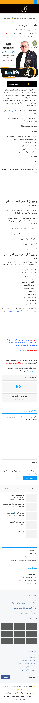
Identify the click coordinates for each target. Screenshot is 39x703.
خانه (34, 18)
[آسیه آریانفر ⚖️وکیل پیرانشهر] (19, 641)
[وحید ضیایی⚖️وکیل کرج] (32, 641)
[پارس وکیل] (24, 9)
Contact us (32, 550)
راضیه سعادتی (32, 574)
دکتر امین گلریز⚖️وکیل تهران (15, 513)
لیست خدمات (15, 696)
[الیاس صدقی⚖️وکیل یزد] (19, 634)
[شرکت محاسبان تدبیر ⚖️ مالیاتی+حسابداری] (31, 498)
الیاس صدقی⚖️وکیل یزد (29, 577)
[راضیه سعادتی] (7, 626)
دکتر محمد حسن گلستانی (17, 522)
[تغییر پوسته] (33, 9)
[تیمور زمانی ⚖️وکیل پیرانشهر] (7, 641)
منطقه (22, 696)
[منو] (3, 9)
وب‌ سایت (34, 462)
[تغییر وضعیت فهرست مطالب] (33, 84)
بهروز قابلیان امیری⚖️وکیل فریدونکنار (13, 504)
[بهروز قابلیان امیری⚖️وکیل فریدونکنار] (31, 507)
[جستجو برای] (37, 9)
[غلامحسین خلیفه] (19, 626)
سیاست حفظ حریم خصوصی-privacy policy (23, 560)
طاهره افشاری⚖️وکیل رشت (27, 580)
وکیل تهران (29, 371)
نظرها (6, 488)
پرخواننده (31, 488)
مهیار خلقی (21, 531)
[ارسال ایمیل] (25, 33)
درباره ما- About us (30, 557)
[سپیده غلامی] (32, 626)
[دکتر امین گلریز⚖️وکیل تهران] (31, 516)
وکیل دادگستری (30, 33)
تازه (18, 488)
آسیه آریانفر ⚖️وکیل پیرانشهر (27, 583)
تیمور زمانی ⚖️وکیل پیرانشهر (27, 670)
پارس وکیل (33, 554)
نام (36, 445)
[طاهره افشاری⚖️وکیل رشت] (7, 634)
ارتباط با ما (7, 696)
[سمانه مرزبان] (32, 634)
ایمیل (35, 453)
